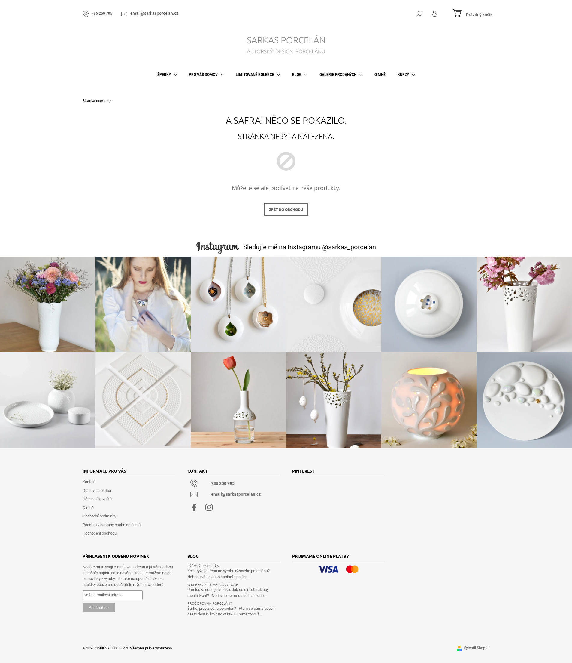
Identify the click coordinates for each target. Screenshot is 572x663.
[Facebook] (194, 507)
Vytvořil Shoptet (476, 648)
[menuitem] (167, 74)
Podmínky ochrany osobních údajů (112, 525)
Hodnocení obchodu (100, 533)
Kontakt (89, 482)
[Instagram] (209, 507)
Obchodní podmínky (99, 516)
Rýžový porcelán (203, 566)
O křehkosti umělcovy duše (212, 585)
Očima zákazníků (97, 499)
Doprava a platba (97, 490)
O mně (88, 507)
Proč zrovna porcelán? (209, 603)
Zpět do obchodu (286, 209)
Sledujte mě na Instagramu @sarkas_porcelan (309, 247)
